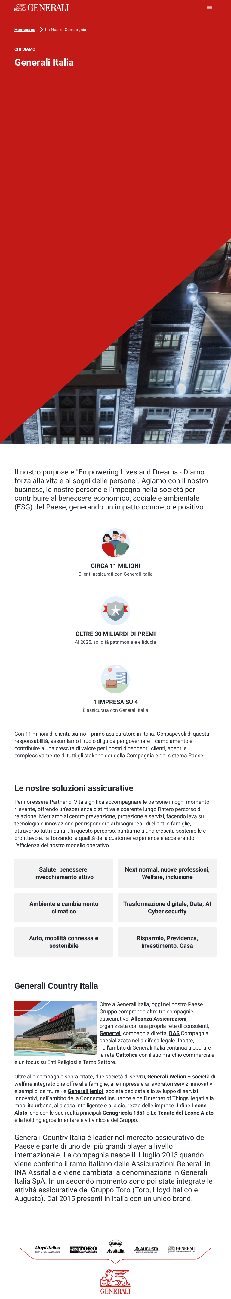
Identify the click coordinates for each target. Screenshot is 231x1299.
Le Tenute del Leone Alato (182, 1113)
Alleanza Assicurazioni (158, 1019)
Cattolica (127, 1055)
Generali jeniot (85, 1091)
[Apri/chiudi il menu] (209, 7)
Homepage (24, 29)
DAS (174, 1033)
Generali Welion (166, 1076)
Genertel (110, 1033)
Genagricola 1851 (124, 1113)
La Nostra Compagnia (65, 29)
